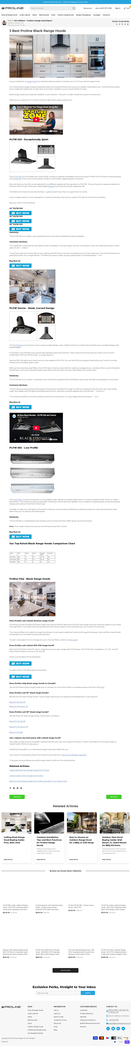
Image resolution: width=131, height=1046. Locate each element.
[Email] (21, 788)
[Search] (53, 8)
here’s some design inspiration (74, 755)
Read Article (8, 859)
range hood (31, 81)
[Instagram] (125, 24)
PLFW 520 (17, 177)
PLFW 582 (17, 500)
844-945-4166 (113, 1020)
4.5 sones (17, 179)
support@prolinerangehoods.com (119, 1023)
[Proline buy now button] (65, 407)
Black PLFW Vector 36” (18, 727)
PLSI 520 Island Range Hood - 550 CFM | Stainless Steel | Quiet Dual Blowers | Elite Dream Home (81, 952)
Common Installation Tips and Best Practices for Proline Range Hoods (49, 841)
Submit (87, 993)
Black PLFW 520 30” (17, 702)
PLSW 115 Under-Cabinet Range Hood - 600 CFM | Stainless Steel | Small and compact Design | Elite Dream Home (114, 952)
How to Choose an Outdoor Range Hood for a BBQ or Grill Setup (81, 840)
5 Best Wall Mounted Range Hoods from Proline (29, 770)
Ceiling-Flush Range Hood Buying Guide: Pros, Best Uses (14, 840)
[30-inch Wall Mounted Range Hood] (65, 221)
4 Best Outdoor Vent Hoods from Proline (26, 776)
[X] (122, 24)
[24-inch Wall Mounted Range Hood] (65, 213)
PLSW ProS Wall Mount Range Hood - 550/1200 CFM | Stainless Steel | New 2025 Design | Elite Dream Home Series (48, 952)
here (102, 687)
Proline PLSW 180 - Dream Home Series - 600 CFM (81, 906)
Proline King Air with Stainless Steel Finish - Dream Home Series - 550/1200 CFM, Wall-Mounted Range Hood (49, 907)
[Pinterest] (116, 24)
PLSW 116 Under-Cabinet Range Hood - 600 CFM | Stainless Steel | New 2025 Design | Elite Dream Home (114, 907)
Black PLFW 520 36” (17, 721)
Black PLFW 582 (16, 732)
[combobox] (50, 8)
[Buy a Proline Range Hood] (65, 265)
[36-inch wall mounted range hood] (65, 229)
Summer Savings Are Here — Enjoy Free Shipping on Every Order (65, 2)
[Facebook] (119, 24)
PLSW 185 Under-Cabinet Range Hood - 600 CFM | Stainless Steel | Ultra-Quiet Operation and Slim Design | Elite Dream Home (15, 907)
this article (73, 640)
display (51, 186)
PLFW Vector (18, 345)
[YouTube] (127, 24)
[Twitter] (14, 788)
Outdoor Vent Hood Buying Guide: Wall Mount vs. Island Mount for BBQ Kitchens (114, 841)
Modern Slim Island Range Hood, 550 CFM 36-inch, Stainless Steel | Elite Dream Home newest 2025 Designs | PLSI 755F (15, 952)
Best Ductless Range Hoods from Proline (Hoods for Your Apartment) (38, 781)
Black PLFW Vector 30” (18, 706)
